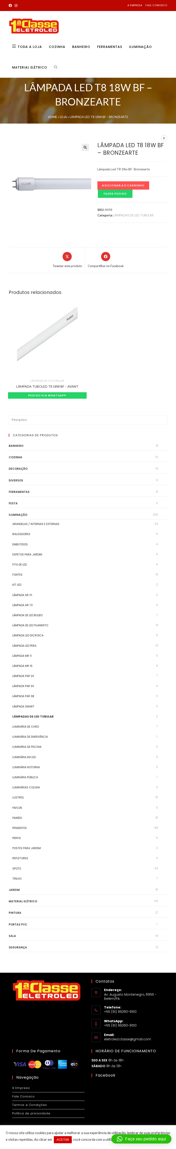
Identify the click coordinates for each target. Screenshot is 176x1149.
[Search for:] (88, 419)
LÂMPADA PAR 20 (23, 676)
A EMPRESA (134, 5)
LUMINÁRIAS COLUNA (26, 787)
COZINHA (15, 457)
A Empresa (21, 1088)
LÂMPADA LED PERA (24, 646)
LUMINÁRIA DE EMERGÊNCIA (30, 737)
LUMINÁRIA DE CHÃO (25, 727)
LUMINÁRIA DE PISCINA (26, 747)
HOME (52, 117)
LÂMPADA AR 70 (22, 605)
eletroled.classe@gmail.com (127, 1039)
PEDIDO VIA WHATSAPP (47, 395)
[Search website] (56, 67)
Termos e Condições (29, 1105)
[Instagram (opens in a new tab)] (16, 5)
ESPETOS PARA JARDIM (27, 554)
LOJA (63, 117)
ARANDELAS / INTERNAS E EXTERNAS (35, 524)
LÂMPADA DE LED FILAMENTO (30, 625)
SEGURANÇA (18, 947)
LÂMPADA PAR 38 (23, 696)
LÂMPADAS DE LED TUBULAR (133, 215)
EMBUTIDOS (20, 544)
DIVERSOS (16, 480)
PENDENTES (19, 828)
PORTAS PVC (18, 924)
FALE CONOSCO (156, 5)
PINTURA (15, 913)
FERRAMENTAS (19, 492)
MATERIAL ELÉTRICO (23, 901)
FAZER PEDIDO (115, 193)
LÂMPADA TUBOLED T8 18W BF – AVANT (47, 386)
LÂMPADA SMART (23, 706)
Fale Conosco (23, 1096)
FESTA (13, 503)
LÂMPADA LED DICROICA (28, 635)
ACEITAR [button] (63, 1139)
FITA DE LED (19, 564)
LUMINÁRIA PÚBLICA (25, 777)
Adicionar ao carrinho (123, 185)
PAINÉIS (17, 818)
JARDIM (14, 890)
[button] (85, 147)
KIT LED (16, 585)
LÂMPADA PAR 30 (23, 686)
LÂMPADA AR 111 (22, 595)
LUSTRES (18, 797)
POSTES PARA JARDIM (26, 848)
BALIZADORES (21, 534)
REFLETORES (20, 858)
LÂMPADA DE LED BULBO (27, 615)
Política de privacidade (31, 1113)
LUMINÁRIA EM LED (24, 757)
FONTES (17, 575)
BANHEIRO (16, 446)
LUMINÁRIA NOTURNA (26, 767)
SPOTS (16, 868)
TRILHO (17, 879)
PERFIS (16, 838)
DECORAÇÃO (18, 469)
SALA (12, 936)
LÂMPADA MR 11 (22, 656)
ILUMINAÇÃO (18, 515)
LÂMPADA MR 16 (22, 666)
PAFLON (17, 808)
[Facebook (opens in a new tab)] (11, 5)
